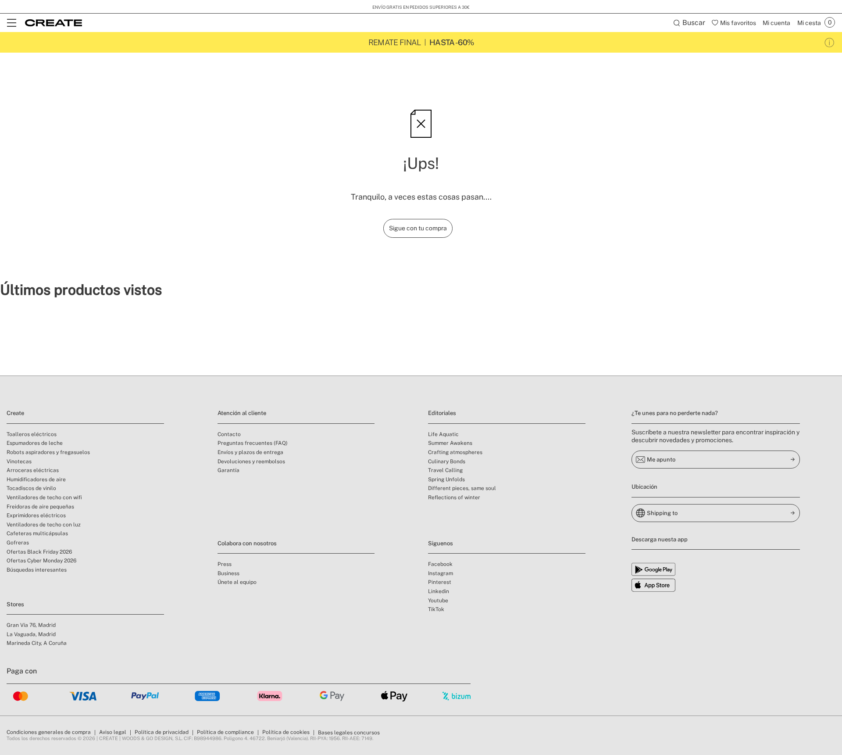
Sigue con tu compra (418, 228)
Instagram (440, 573)
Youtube (438, 601)
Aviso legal (112, 732)
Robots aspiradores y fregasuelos (48, 452)
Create (15, 413)
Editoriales (442, 413)
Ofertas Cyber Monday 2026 (41, 561)
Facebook (440, 564)
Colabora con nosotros (247, 543)
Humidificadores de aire (36, 479)
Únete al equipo (237, 582)
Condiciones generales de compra (49, 732)
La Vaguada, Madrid (31, 634)
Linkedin (438, 591)
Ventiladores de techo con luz (44, 525)
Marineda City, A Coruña (37, 643)
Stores (15, 604)
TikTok (436, 609)
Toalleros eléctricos (32, 434)
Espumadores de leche (35, 443)
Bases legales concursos (349, 733)
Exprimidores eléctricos (36, 515)
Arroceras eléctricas (33, 470)
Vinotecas (19, 461)
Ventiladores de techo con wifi (44, 497)
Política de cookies (286, 732)
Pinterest (439, 582)
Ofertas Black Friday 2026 (39, 552)
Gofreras (18, 543)
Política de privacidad (162, 732)
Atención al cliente (242, 413)
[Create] (53, 22)
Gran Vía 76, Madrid (31, 625)
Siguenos (440, 543)
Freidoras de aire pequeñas (40, 507)
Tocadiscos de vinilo (31, 488)
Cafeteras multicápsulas (37, 533)
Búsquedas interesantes (37, 570)
